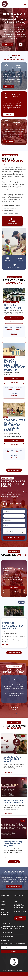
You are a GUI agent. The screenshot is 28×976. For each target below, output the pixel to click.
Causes (3, 901)
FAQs (15, 901)
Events (3, 907)
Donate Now (14, 587)
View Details (14, 322)
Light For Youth (5, 912)
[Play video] (20, 44)
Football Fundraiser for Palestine (13, 625)
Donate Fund (14, 318)
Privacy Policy (18, 899)
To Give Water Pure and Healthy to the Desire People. (14, 425)
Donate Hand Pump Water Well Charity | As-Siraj (12, 759)
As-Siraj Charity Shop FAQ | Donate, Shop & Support (19, 905)
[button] (25, 4)
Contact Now (14, 591)
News (2, 909)
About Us (3, 899)
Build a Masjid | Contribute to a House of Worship (14, 365)
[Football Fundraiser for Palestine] (14, 611)
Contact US (4, 915)
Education (4, 904)
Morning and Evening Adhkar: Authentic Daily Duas (13, 843)
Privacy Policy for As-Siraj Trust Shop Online (20, 911)
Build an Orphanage (12, 306)
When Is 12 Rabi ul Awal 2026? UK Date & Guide (14, 801)
